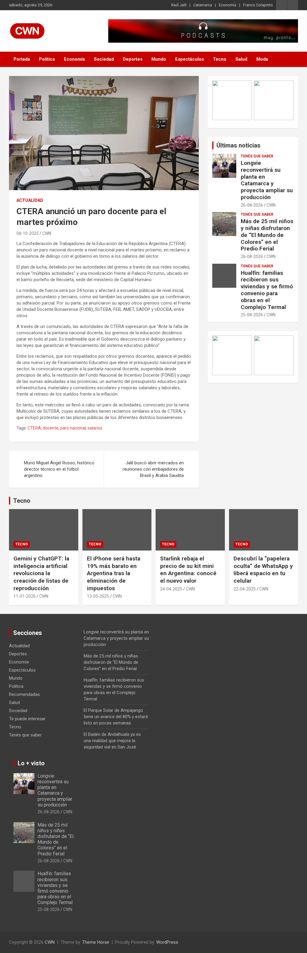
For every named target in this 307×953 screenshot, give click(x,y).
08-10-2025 (27, 233)
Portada (21, 59)
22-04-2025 (245, 589)
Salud (241, 59)
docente (50, 428)
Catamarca (202, 5)
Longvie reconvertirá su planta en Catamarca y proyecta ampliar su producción (267, 180)
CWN (46, 233)
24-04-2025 (171, 589)
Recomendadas (24, 694)
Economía (227, 5)
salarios (95, 428)
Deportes (132, 59)
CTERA (34, 428)
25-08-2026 (252, 314)
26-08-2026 (252, 205)
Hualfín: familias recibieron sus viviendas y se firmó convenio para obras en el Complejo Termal (267, 290)
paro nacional (73, 428)
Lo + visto (31, 763)
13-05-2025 (98, 596)
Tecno (219, 59)
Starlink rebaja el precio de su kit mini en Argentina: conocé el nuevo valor (188, 569)
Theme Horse (95, 942)
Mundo (158, 59)
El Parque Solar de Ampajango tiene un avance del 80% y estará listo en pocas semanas (116, 717)
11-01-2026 (24, 596)
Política (47, 59)
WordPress (167, 942)
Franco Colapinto (258, 5)
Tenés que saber (257, 156)
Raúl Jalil (178, 5)
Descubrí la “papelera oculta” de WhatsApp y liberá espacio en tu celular (263, 569)
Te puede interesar (27, 718)
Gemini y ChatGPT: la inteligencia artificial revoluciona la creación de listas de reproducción (41, 573)
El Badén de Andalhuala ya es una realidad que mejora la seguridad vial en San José (112, 741)
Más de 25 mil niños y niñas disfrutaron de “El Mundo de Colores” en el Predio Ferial (267, 235)
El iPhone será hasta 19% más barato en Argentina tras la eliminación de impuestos (113, 573)
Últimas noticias (238, 145)
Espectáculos (189, 59)
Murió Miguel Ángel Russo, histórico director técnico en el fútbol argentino (59, 469)
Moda (262, 59)
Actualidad (29, 200)
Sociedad (104, 59)
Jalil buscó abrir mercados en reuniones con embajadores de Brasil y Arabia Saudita (153, 469)
